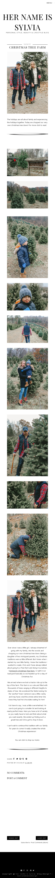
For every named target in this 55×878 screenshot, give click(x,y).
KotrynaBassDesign (27, 876)
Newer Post (13, 838)
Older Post (41, 838)
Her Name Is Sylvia (27, 22)
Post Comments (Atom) (39, 842)
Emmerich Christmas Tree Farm (22, 671)
